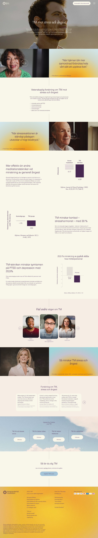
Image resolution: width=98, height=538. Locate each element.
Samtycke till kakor (59, 503)
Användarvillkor (59, 499)
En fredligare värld (31, 507)
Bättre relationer (31, 505)
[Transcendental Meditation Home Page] (6, 3)
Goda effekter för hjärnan (33, 499)
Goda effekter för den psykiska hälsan (36, 501)
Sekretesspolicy (59, 497)
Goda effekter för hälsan (33, 503)
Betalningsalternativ (32, 515)
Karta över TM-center (60, 491)
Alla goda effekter (31, 497)
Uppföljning (30, 517)
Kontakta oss (58, 493)
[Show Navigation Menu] (94, 3)
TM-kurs (29, 511)
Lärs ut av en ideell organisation (35, 493)
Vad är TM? (30, 491)
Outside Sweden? (59, 507)
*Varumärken (58, 501)
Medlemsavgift (30, 513)
